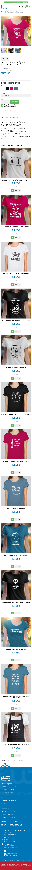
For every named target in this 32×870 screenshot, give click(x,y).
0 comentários (14, 111)
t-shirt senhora (10, 760)
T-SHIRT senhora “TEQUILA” (16, 368)
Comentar (21, 111)
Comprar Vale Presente (8, 814)
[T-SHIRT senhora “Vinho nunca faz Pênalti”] (16, 31)
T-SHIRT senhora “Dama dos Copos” (16, 274)
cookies (11, 864)
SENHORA (6, 11)
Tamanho (4, 93)
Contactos (4, 803)
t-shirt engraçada (19, 760)
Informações (6, 784)
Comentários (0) (14, 117)
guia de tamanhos (14, 139)
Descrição (5, 117)
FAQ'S (3, 797)
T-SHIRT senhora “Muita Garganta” (16, 555)
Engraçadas (14, 11)
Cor (3, 85)
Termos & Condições (7, 792)
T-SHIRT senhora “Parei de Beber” (16, 227)
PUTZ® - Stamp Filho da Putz (13, 67)
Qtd (2, 99)
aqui (7, 139)
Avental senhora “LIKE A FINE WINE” (16, 745)
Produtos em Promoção (8, 817)
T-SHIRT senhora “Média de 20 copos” (16, 321)
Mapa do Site (5, 808)
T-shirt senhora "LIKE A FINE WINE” (16, 462)
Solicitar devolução (7, 806)
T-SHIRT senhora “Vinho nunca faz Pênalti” (14, 12)
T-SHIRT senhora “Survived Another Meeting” (16, 697)
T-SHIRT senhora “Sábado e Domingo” (16, 180)
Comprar (14, 102)
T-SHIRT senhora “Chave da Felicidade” (16, 602)
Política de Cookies (7, 795)
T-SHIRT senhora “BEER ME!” (16, 508)
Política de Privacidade (8, 789)
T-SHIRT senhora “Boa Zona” (16, 649)
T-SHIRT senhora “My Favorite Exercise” (16, 415)
